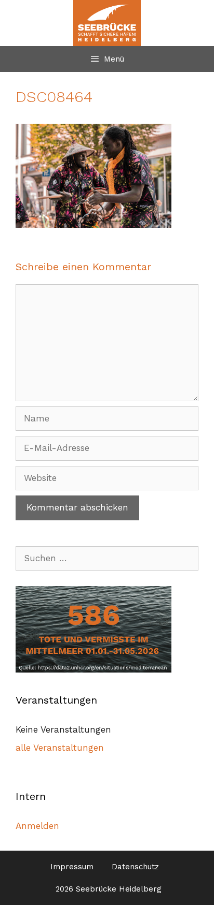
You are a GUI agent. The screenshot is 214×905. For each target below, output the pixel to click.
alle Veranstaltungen (60, 747)
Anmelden (37, 826)
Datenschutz (135, 866)
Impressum (71, 866)
